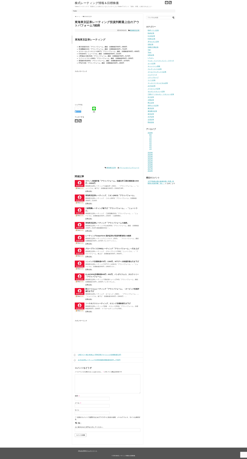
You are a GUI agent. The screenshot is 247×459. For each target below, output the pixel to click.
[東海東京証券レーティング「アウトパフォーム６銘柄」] (79, 227)
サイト (77, 410)
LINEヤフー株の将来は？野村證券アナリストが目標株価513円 (99, 355)
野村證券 (151, 122)
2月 (150, 147)
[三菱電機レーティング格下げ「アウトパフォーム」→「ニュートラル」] (79, 212)
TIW (149, 50)
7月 (150, 137)
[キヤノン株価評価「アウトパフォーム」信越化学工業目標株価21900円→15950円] (79, 185)
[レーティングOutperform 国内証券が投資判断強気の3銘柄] (79, 240)
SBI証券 (150, 44)
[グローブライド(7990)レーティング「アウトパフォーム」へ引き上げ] (79, 252)
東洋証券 (151, 108)
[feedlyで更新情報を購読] (166, 2)
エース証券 (151, 63)
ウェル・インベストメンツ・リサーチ (161, 60)
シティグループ (153, 77)
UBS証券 (151, 55)
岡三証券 (151, 103)
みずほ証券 (151, 86)
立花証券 (151, 119)
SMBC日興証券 (153, 47)
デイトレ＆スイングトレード (129, 168)
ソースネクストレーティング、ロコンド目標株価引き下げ (108, 303)
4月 (150, 143)
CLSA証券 (151, 36)
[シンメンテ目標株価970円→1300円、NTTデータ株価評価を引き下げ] (79, 265)
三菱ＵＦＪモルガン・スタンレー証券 (161, 94)
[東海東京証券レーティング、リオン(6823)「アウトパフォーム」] (79, 199)
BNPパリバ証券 (153, 30)
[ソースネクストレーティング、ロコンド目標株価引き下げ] (79, 307)
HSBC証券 (151, 39)
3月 (150, 145)
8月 (150, 135)
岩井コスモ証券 (153, 105)
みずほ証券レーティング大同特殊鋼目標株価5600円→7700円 (99, 360)
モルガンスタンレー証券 (156, 91)
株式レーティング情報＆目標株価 (97, 3)
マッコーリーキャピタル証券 (158, 83)
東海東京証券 (134, 30)
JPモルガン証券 (153, 41)
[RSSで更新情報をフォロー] (170, 2)
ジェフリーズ (152, 75)
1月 (150, 149)
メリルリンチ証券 (154, 89)
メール (78, 403)
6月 (150, 139)
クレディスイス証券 (155, 69)
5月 (150, 141)
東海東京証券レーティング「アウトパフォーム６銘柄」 (107, 223)
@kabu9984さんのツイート (87, 451)
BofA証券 (151, 33)
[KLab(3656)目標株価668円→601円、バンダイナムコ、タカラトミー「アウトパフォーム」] (79, 278)
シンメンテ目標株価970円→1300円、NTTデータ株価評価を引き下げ (112, 261)
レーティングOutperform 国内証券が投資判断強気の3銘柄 (108, 236)
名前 (77, 396)
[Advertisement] (91, 86)
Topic (149, 52)
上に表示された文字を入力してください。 (89, 427)
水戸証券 (151, 117)
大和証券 (151, 100)
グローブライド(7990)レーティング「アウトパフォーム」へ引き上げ (112, 249)
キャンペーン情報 (154, 66)
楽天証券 (151, 114)
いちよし (151, 58)
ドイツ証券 (151, 80)
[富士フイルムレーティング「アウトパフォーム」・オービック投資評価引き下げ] (79, 293)
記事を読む (88, 191)
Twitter (75, 11)
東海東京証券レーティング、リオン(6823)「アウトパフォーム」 (110, 195)
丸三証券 (151, 97)
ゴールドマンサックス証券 (157, 72)
